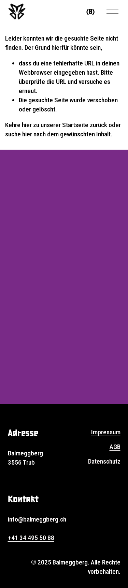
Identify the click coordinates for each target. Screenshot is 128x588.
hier (27, 125)
